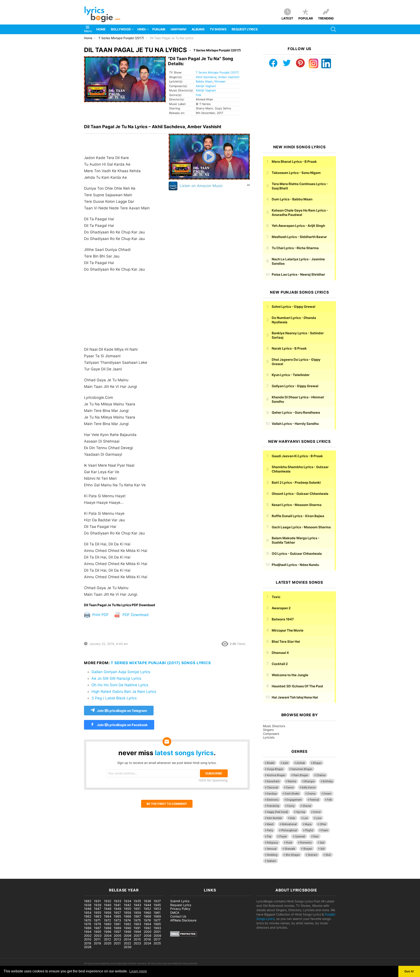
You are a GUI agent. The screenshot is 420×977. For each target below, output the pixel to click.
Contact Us (178, 916)
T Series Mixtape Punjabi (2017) (217, 72)
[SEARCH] (333, 29)
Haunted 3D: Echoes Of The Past (297, 686)
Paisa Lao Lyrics (298, 274)
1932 (107, 901)
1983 (137, 924)
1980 (107, 924)
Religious (272, 842)
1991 (137, 928)
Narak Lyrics (289, 348)
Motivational (289, 824)
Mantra (292, 781)
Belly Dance (308, 787)
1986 (87, 928)
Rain (316, 836)
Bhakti (271, 763)
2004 (108, 935)
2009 (157, 935)
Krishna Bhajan (276, 775)
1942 (127, 905)
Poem (324, 830)
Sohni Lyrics (293, 307)
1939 (97, 905)
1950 (127, 908)
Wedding (272, 854)
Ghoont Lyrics (300, 494)
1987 (97, 928)
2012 (107, 939)
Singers (268, 730)
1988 (107, 928)
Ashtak (300, 763)
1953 (157, 908)
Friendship (273, 805)
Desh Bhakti (292, 793)
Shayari (307, 848)
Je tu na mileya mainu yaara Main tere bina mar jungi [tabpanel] (117, 376)
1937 (157, 901)
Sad (322, 842)
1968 (147, 916)
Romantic (306, 842)
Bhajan (317, 763)
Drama (311, 793)
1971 (97, 920)
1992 (147, 928)
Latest (287, 18)
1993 (157, 928)
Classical (272, 787)
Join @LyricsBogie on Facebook (122, 725)
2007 (137, 935)
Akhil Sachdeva (206, 77)
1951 (137, 908)
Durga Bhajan (275, 769)
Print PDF (100, 615)
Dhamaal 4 (280, 653)
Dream (327, 793)
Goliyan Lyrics (295, 386)
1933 (117, 901)
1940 (107, 905)
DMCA (174, 912)
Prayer (283, 836)
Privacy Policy (180, 908)
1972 (107, 920)
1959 (137, 912)
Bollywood (121, 29)
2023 (137, 943)
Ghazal (307, 805)
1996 (107, 931)
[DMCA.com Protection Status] (183, 935)
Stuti (328, 854)
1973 (117, 920)
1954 (87, 912)
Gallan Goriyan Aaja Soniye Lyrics (120, 672)
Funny (290, 805)
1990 (127, 928)
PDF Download (135, 615)
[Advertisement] (125, 311)
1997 (117, 931)
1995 (97, 931)
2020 (107, 943)
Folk (198, 95)
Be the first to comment (167, 803)
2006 (127, 935)
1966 (127, 916)
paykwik (62, 876)
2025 (157, 943)
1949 (117, 908)
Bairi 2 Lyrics (296, 482)
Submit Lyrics (179, 901)
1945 (157, 905)
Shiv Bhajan (292, 854)
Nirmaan (220, 81)
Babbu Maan (204, 81)
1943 (137, 905)
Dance (290, 787)
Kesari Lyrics (297, 505)
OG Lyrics (297, 554)
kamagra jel (77, 876)
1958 (127, 912)
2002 (87, 935)
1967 (137, 916)
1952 (147, 908)
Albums (198, 29)
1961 (157, 912)
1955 (97, 912)
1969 (157, 916)
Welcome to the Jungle (290, 675)
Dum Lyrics (292, 199)
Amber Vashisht (229, 77)
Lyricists (269, 737)
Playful (309, 830)
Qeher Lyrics (296, 412)
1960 (147, 912)
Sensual (271, 848)
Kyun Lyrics (291, 375)
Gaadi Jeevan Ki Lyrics (297, 456)
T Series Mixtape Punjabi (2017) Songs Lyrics (161, 663)
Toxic (276, 597)
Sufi (322, 848)
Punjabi (158, 29)
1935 (137, 901)
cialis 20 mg (8, 876)
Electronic (272, 799)
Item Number (274, 818)
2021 (117, 943)
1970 (87, 920)
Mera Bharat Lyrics (294, 161)
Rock (289, 842)
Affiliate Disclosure (183, 920)
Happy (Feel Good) (277, 812)
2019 (97, 943)
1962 (87, 916)
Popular (305, 18)
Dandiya (272, 793)
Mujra (308, 824)
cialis (21, 876)
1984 (147, 924)
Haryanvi (178, 29)
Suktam (271, 861)
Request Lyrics (245, 29)
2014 (127, 939)
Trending (326, 18)
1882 (87, 901)
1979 (97, 924)
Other (323, 824)
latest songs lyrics (184, 753)
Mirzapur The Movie (287, 630)
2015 (137, 939)
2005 (117, 935)
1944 (147, 905)
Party (270, 830)
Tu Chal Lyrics (295, 248)
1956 (107, 912)
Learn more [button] (138, 971)
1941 (117, 905)
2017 (157, 939)
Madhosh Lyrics (299, 237)
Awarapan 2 (281, 608)
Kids (292, 818)
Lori (305, 818)
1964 (107, 916)
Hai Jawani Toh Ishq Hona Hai (295, 697)
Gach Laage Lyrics (301, 527)
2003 (98, 935)
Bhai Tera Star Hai (286, 641)
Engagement (294, 799)
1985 (157, 924)
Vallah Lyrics (295, 424)
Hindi (141, 29)
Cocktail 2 (280, 664)
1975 (137, 920)
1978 (87, 924)
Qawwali (300, 836)
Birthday (328, 781)
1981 (117, 924)
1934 (127, 901)
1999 (137, 931)
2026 (87, 947)
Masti (270, 824)
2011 (97, 939)
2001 (157, 931)
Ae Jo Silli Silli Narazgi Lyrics (116, 678)
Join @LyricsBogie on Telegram (122, 711)
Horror (317, 812)
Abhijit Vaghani (206, 86)
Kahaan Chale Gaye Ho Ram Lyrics (300, 212)
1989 (117, 928)
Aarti (285, 763)
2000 (147, 931)
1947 (97, 908)
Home (101, 29)
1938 (87, 905)
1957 (117, 912)
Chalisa (321, 775)
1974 (127, 920)
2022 (127, 943)
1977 (157, 920)
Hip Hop (300, 812)
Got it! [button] (409, 971)
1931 (97, 901)
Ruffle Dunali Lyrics (298, 516)
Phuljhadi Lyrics (295, 565)
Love (318, 818)
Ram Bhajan (300, 775)
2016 (147, 939)
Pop (269, 836)
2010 (87, 939)
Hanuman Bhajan (301, 769)
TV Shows (218, 29)
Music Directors (274, 726)
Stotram (312, 854)
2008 (147, 935)
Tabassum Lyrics (296, 173)
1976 (147, 920)
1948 (107, 908)
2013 (117, 939)
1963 (97, 916)
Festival (314, 799)
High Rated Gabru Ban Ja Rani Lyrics (123, 691)
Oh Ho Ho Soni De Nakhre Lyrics (119, 685)
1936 (147, 901)
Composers (271, 733)
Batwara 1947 (283, 619)
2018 (87, 943)
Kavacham (273, 781)
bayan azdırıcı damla (41, 876)
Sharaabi (290, 848)
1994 (87, 931)
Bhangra (309, 781)
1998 (127, 931)
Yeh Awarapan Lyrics (298, 226)
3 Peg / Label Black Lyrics (114, 698)
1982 (127, 924)
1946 (87, 908)
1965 (117, 916)
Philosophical (289, 830)
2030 (127, 947)
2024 (147, 943)
